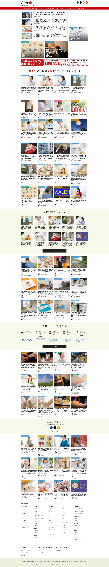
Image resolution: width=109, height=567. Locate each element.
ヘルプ (85, 561)
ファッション (75, 8)
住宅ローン (37, 513)
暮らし (48, 8)
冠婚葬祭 (50, 520)
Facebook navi (58, 552)
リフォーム (24, 511)
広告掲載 (36, 561)
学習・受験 (64, 532)
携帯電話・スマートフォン (79, 511)
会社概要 (24, 561)
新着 (28, 8)
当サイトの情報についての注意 (72, 561)
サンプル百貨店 (58, 550)
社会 (62, 531)
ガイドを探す (85, 4)
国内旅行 (36, 532)
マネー (33, 8)
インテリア (24, 515)
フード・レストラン (52, 534)
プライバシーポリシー (47, 561)
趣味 (71, 8)
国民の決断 (23, 555)
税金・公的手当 (37, 521)
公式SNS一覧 (79, 4)
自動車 (36, 537)
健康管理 (50, 508)
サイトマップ (68, 4)
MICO (63, 518)
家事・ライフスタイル (52, 516)
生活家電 (50, 522)
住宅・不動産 (24, 506)
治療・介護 (50, 511)
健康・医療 (51, 506)
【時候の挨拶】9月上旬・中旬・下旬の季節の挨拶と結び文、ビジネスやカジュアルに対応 (81, 340)
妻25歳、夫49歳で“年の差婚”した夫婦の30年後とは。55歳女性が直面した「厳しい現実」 (54, 340)
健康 (36, 8)
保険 (36, 511)
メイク (63, 508)
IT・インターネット (78, 513)
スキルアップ (64, 525)
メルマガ (73, 4)
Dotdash (85, 564)
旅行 (68, 8)
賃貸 (22, 517)
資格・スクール (64, 527)
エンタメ (76, 532)
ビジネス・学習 (57, 8)
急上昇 (25, 8)
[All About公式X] (81, 2)
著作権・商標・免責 (62, 561)
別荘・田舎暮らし (25, 520)
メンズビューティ (78, 527)
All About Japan (41, 552)
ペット (76, 539)
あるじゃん (37, 525)
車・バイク (83, 8)
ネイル (63, 515)
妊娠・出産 (50, 525)
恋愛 (76, 518)
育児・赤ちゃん (51, 527)
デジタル (44, 8)
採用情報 (28, 561)
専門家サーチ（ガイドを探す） (26, 550)
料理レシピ (50, 518)
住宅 (30, 8)
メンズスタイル (63, 8)
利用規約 (41, 561)
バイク (36, 539)
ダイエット (64, 517)
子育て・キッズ (51, 529)
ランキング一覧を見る (54, 250)
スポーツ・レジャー (78, 537)
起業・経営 (64, 529)
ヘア (62, 511)
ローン (36, 523)
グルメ (79, 8)
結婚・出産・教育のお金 (39, 518)
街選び (23, 518)
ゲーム (76, 534)
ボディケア (64, 513)
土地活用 (23, 522)
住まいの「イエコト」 (25, 527)
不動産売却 (24, 524)
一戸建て (23, 508)
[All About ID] (87, 2)
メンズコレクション (78, 525)
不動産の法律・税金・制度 (26, 525)
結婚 (76, 520)
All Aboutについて (55, 561)
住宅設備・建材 (24, 513)
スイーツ (50, 536)
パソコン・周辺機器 (78, 508)
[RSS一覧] (84, 2)
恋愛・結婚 (52, 8)
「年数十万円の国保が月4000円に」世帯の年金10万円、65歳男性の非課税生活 (27, 339)
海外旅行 (36, 530)
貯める (36, 508)
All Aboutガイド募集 (24, 552)
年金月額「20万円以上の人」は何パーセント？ (40, 339)
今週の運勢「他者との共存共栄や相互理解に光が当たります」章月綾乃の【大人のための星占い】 (68, 340)
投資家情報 (32, 561)
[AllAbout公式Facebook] (78, 2)
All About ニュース (41, 550)
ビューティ (40, 8)
